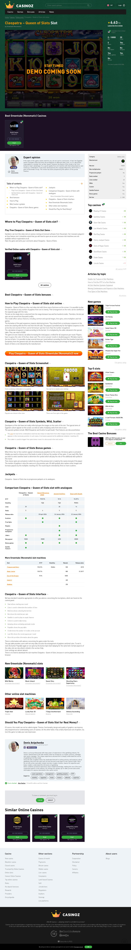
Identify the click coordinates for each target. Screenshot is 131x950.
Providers (8, 894)
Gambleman (109, 383)
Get (121, 443)
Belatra (48, 714)
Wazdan (7, 714)
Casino (10, 12)
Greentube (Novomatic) (12, 683)
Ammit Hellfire (59, 494)
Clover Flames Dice (111, 395)
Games (20, 12)
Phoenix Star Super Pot (112, 350)
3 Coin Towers (109, 372)
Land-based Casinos (46, 880)
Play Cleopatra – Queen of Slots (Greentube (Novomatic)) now (43, 353)
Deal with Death (76, 494)
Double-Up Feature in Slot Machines (100, 279)
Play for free (35, 676)
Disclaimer (76, 862)
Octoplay (107, 420)
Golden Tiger (109, 339)
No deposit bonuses (12, 887)
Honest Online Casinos (13, 876)
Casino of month (44, 858)
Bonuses (30, 12)
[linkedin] (25, 748)
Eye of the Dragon (13, 576)
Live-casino (42, 873)
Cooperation (76, 858)
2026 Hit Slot (109, 406)
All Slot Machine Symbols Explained (100, 285)
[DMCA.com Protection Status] (64, 936)
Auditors (41, 894)
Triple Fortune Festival (112, 305)
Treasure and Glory (13, 567)
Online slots (9, 873)
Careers (75, 869)
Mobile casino (43, 869)
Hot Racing (108, 317)
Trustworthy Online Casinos (14, 869)
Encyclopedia (9, 897)
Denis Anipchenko (14, 171)
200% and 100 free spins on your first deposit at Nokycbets (115, 438)
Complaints (42, 876)
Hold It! (9, 580)
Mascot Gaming (30, 714)
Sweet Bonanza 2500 (43, 494)
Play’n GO (69, 714)
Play (14, 143)
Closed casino (10, 865)
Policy (74, 865)
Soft (40, 883)
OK (88, 947)
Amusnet (107, 308)
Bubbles (9, 584)
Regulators (42, 890)
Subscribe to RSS (65, 941)
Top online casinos (11, 880)
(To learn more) (78, 947)
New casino (9, 858)
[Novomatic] (123, 161)
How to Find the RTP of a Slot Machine (101, 282)
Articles (42, 12)
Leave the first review (115, 25)
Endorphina (108, 374)
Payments (42, 862)
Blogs (108, 858)
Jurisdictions (43, 887)
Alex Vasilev (21, 783)
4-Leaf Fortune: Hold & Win (114, 417)
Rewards (8, 890)
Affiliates (75, 873)
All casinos (45, 285)
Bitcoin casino (43, 865)
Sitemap (41, 897)
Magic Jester (11, 571)
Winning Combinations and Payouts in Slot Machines (106, 288)
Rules (7, 883)
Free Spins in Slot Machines (97, 291)
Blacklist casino (10, 862)
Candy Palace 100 (110, 328)
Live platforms (44, 901)
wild (11, 434)
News (51, 12)
